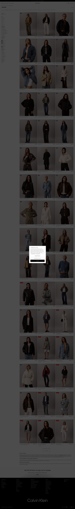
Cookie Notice (33, 253)
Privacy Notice (38, 253)
